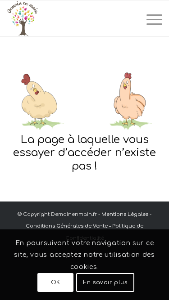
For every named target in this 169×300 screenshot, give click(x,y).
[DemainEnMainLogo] (69, 18)
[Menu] (149, 18)
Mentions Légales (124, 214)
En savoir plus (105, 282)
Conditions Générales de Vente (67, 226)
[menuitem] (149, 18)
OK (55, 282)
